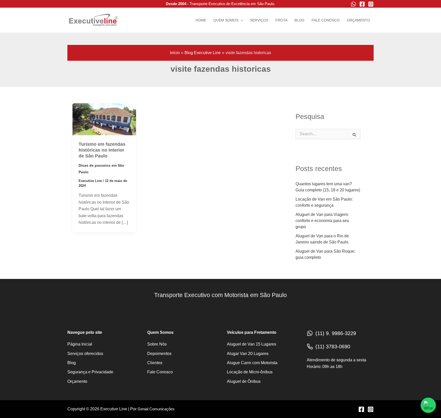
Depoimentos (159, 353)
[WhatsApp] (353, 4)
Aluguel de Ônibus (244, 381)
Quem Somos (225, 20)
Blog (299, 20)
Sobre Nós (157, 344)
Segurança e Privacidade (90, 372)
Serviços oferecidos (85, 353)
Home (200, 20)
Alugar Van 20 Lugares (247, 353)
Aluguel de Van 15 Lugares (251, 344)
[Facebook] (362, 4)
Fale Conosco (326, 20)
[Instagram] (371, 4)
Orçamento (358, 20)
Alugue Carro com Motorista (252, 363)
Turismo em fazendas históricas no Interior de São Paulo (102, 150)
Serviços (259, 20)
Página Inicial (79, 344)
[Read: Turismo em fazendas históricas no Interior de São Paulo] (104, 119)
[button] (240, 20)
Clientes (154, 363)
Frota (281, 20)
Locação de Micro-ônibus (250, 372)
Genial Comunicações (156, 409)
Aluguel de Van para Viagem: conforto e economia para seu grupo (322, 220)
